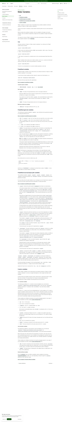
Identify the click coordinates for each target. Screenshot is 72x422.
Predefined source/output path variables (63, 17)
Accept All (9, 419)
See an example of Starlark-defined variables (26, 359)
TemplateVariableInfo (22, 355)
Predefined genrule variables (62, 14)
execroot (37, 186)
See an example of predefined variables (25, 82)
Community (30, 6)
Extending (25, 6)
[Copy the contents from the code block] (50, 161)
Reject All (4, 419)
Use (58, 11)
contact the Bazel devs (36, 299)
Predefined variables (61, 12)
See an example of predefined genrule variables (27, 115)
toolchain (23, 354)
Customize (19, 419)
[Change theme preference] (69, 3)
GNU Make (32, 38)
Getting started (10, 6)
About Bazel (4, 6)
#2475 (39, 253)
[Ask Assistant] (51, 161)
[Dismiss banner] (70, 1)
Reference (20, 6)
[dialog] (12, 417)
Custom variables (60, 18)
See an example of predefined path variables (26, 183)
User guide (16, 6)
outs (31, 133)
